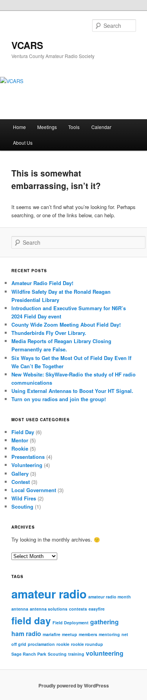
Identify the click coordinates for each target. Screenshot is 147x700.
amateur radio (49, 593)
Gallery (20, 473)
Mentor (19, 440)
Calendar (101, 127)
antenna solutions (48, 609)
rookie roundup (87, 644)
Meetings (47, 127)
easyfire (97, 609)
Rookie (19, 448)
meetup (69, 634)
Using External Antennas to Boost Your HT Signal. (72, 391)
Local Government (33, 490)
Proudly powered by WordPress (73, 685)
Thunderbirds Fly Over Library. (48, 332)
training (76, 654)
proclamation (41, 644)
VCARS (27, 45)
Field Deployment (71, 622)
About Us (23, 142)
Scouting (22, 506)
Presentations (28, 456)
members (88, 634)
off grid (18, 644)
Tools (74, 127)
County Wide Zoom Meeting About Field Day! (66, 324)
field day (31, 620)
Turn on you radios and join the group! (58, 399)
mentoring (109, 634)
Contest (20, 481)
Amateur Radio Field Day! (42, 283)
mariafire (51, 634)
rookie (62, 644)
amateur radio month (109, 597)
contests (78, 609)
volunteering (104, 653)
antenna (19, 609)
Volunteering (26, 465)
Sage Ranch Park (28, 654)
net (125, 634)
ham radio (26, 633)
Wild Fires (23, 498)
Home (19, 127)
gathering (104, 621)
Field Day (22, 432)
